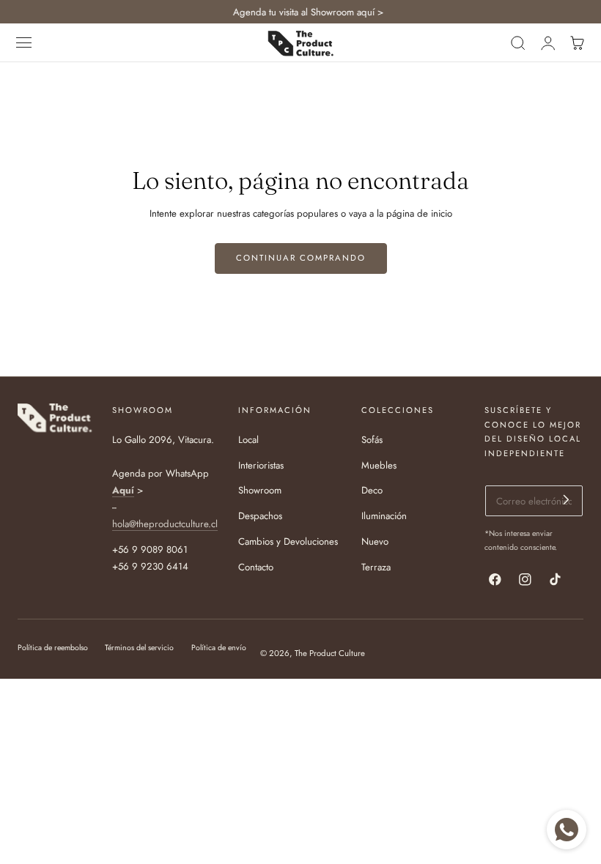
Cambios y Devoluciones (288, 541)
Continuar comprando (301, 258)
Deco (372, 491)
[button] (24, 43)
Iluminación (384, 516)
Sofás (372, 440)
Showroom (259, 491)
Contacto (255, 567)
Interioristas (261, 465)
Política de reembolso (53, 647)
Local (248, 440)
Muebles (379, 465)
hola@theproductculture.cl (165, 524)
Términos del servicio (139, 647)
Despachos (260, 516)
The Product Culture (330, 653)
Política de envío (218, 647)
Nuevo (374, 541)
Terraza (376, 567)
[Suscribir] (566, 500)
